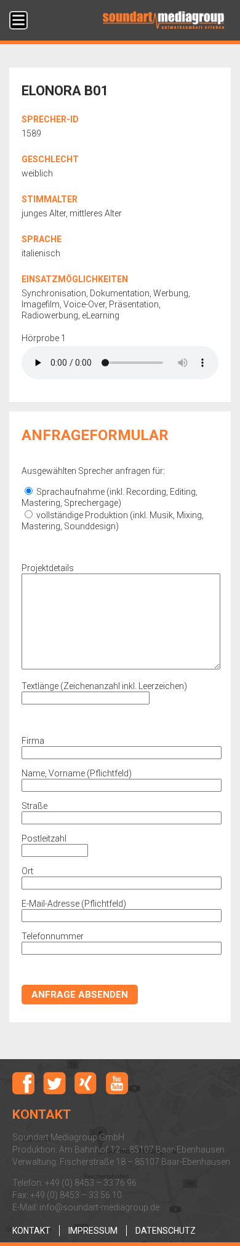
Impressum (93, 1231)
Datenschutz (165, 1231)
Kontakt (31, 1231)
